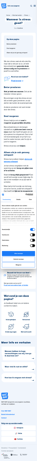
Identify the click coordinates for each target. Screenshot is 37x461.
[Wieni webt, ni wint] (7, 457)
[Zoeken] (31, 6)
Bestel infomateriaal (8, 414)
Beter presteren (12, 44)
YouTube (20, 439)
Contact (4, 418)
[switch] (32, 234)
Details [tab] (18, 199)
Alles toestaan (18, 253)
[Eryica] (4, 454)
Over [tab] (30, 199)
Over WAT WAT (6, 411)
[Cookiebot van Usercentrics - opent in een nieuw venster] (27, 195)
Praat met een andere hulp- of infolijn (16, 285)
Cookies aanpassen (7, 451)
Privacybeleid (13, 448)
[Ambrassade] (14, 454)
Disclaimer (4, 448)
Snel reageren (11, 48)
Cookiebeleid (22, 448)
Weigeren (18, 265)
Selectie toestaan (18, 259)
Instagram (20, 428)
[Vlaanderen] (23, 454)
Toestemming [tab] (6, 199)
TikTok (20, 433)
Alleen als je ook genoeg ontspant (17, 52)
